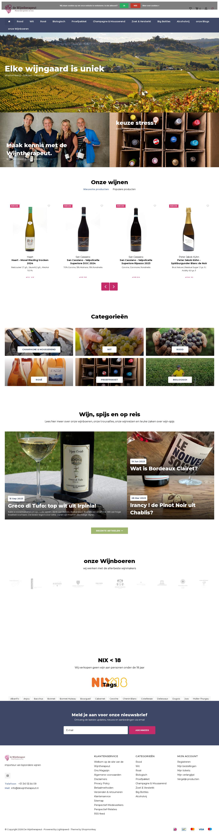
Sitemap (99, 800)
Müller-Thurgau (201, 698)
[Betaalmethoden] (175, 829)
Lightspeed (63, 829)
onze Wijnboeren (18, 28)
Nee (135, 6)
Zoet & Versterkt (141, 21)
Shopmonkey (89, 829)
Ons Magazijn (101, 770)
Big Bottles (163, 21)
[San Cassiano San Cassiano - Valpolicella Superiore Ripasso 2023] (136, 229)
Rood (20, 21)
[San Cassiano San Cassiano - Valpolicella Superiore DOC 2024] (83, 229)
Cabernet (100, 698)
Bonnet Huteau (68, 698)
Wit (32, 21)
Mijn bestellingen (186, 766)
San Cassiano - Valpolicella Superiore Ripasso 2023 (136, 262)
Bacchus (38, 698)
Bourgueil (85, 698)
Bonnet (51, 698)
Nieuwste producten (96, 189)
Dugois (176, 698)
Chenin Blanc (130, 698)
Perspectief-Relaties (105, 809)
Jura (186, 698)
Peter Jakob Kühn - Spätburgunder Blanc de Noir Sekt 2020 (189, 262)
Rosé (43, 21)
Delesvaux (162, 698)
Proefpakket (79, 21)
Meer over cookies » (151, 6)
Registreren (184, 761)
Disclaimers (100, 779)
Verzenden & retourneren (108, 792)
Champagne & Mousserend (109, 21)
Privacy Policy (102, 783)
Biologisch (59, 21)
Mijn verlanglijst (185, 774)
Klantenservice (102, 796)
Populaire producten (124, 189)
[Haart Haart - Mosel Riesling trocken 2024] (30, 229)
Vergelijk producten (188, 779)
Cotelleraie (147, 698)
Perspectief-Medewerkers (108, 805)
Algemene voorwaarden (107, 774)
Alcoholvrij (183, 21)
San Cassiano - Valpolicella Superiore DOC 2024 (83, 262)
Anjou (26, 698)
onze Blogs (202, 21)
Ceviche (114, 698)
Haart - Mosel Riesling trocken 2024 (30, 262)
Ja (124, 6)
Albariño (14, 698)
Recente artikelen (108, 530)
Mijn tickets (183, 770)
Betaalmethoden (103, 787)
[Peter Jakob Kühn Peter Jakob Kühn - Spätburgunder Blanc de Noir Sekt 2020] (189, 229)
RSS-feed (99, 813)
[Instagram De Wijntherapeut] (7, 775)
